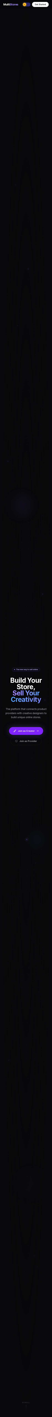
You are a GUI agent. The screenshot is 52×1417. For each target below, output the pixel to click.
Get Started (40, 4)
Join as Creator (26, 731)
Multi (10, 4)
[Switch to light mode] (26, 4)
